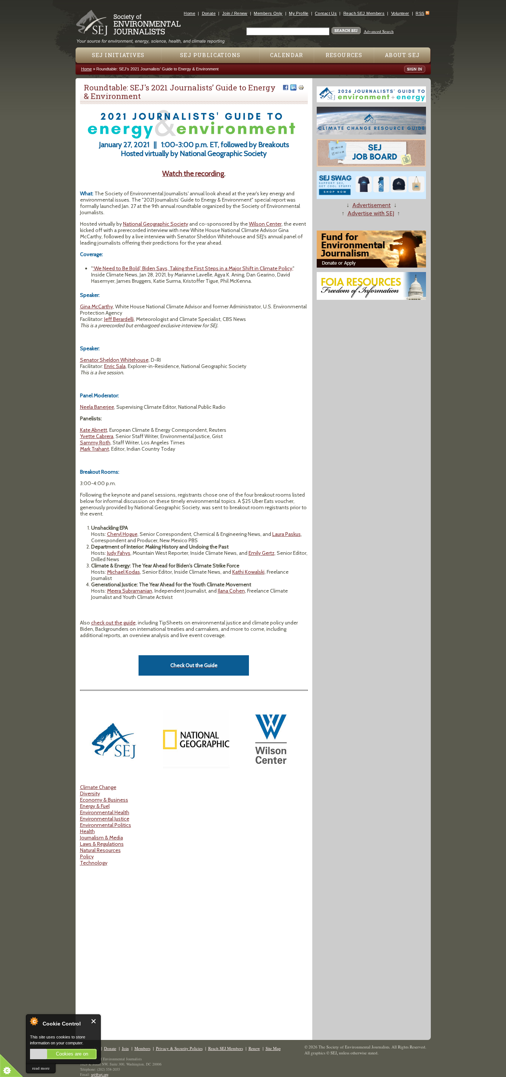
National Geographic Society (155, 224)
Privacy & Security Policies (179, 1048)
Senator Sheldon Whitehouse (114, 360)
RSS (420, 13)
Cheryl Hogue (122, 534)
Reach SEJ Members (364, 13)
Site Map (273, 1048)
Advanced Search (379, 31)
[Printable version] (301, 87)
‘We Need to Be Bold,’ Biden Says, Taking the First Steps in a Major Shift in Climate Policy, (193, 268)
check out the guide (113, 622)
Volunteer (400, 13)
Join (125, 1048)
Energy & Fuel (95, 806)
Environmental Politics (105, 825)
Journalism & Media (101, 837)
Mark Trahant (94, 448)
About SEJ (402, 55)
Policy (87, 856)
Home (189, 13)
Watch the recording (193, 173)
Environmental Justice (104, 818)
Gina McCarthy (96, 306)
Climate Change (98, 787)
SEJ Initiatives (118, 55)
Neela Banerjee (97, 407)
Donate (209, 13)
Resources (344, 55)
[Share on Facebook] (286, 87)
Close (93, 1021)
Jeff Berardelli (119, 319)
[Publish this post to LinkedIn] (293, 87)
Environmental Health (104, 812)
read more (41, 1068)
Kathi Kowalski (248, 572)
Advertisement (371, 205)
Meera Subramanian (129, 590)
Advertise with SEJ (370, 213)
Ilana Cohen (231, 590)
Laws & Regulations (102, 844)
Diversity (90, 793)
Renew (254, 1048)
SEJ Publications (210, 55)
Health (87, 831)
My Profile (298, 13)
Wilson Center (265, 224)
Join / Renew (234, 13)
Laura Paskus (286, 534)
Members (142, 1048)
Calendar (286, 55)
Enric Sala (115, 366)
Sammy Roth (95, 442)
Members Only (268, 13)
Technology (93, 862)
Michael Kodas (123, 572)
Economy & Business (104, 799)
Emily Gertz (261, 553)
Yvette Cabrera (96, 436)
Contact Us (326, 13)
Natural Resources (100, 850)
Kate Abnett (93, 430)
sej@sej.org (100, 1074)
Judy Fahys (118, 553)
